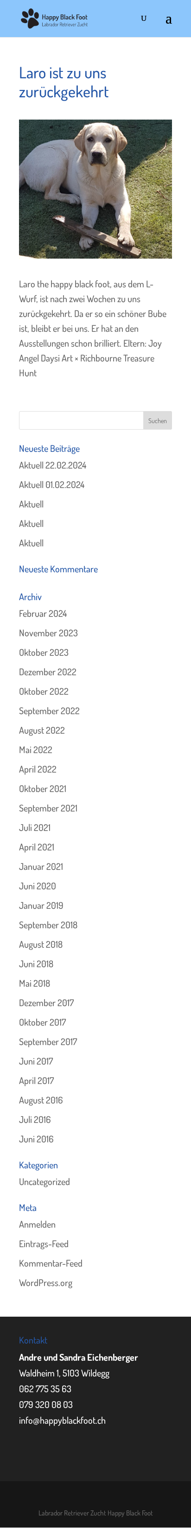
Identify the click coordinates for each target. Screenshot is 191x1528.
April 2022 (38, 769)
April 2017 (36, 1080)
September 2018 (48, 925)
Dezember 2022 (47, 672)
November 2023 (48, 633)
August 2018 (41, 944)
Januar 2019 (41, 905)
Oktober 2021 (42, 788)
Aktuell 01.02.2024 (51, 484)
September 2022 (49, 710)
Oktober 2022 (44, 691)
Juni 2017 (36, 1061)
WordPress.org (45, 1282)
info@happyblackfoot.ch (62, 1420)
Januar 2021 (41, 866)
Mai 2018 (34, 983)
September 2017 (48, 1041)
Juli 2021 (35, 827)
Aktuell (31, 504)
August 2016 (41, 1100)
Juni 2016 (36, 1139)
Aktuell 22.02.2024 (52, 465)
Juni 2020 (37, 886)
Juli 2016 (35, 1119)
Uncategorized (44, 1181)
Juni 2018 (36, 963)
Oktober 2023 (44, 652)
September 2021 (48, 808)
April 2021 (36, 847)
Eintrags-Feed (44, 1243)
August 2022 (42, 730)
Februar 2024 (43, 613)
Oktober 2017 (42, 1022)
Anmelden (37, 1224)
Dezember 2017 (46, 1002)
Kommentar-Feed (51, 1263)
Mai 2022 (35, 749)
